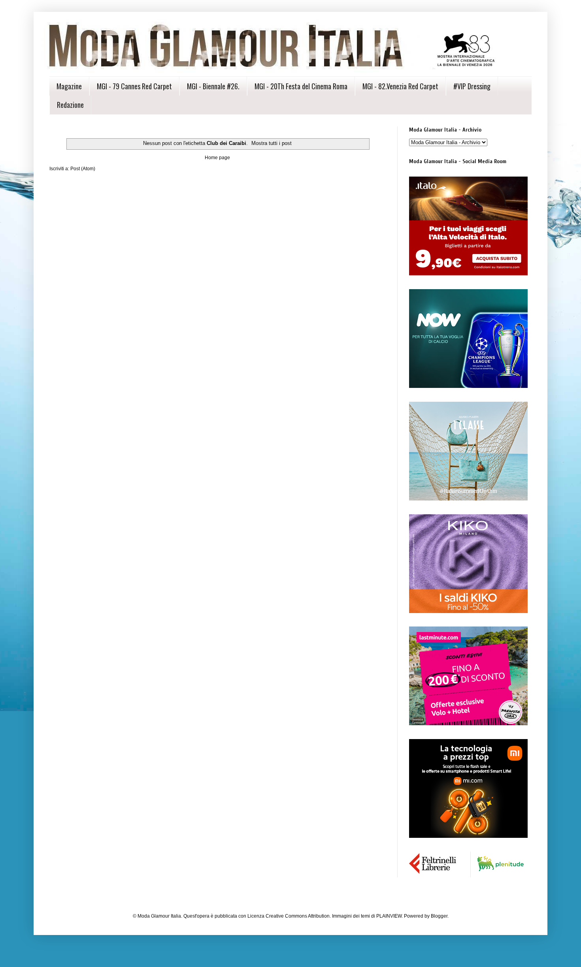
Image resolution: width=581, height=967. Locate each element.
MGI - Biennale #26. (213, 86)
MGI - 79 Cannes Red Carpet (134, 86)
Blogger (439, 916)
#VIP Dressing (471, 86)
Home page (217, 157)
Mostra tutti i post (271, 143)
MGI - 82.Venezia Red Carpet (400, 86)
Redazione (70, 105)
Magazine (69, 86)
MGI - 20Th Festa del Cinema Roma (301, 86)
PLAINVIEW (389, 916)
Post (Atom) (82, 168)
